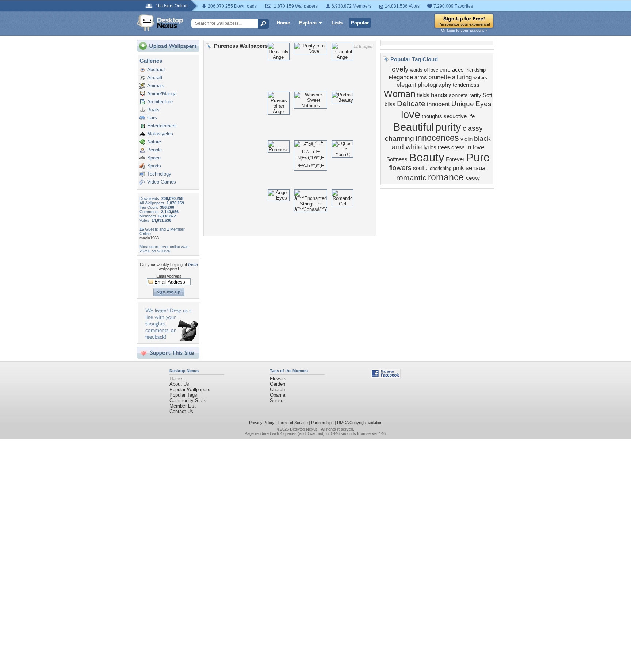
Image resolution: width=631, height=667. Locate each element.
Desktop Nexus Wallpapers (160, 22)
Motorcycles (160, 133)
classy (473, 128)
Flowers (278, 378)
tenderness (466, 85)
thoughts (432, 116)
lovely (399, 69)
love (410, 114)
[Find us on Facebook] (386, 376)
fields (423, 95)
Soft (487, 95)
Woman (400, 94)
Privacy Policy (261, 422)
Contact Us (181, 411)
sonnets (458, 95)
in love (475, 147)
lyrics (430, 147)
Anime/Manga (161, 93)
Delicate (411, 103)
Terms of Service (293, 422)
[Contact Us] (170, 339)
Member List (182, 406)
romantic (411, 177)
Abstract (156, 69)
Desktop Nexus (304, 429)
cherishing (440, 168)
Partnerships (322, 422)
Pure (478, 157)
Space (154, 158)
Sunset (277, 400)
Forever (455, 159)
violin (466, 139)
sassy (472, 178)
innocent (438, 104)
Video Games (161, 182)
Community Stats (187, 400)
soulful (420, 168)
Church (277, 389)
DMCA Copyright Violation (359, 422)
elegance (401, 77)
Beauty (426, 157)
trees (444, 147)
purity (448, 127)
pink (458, 167)
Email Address (168, 276)
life (471, 116)
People (154, 150)
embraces (452, 70)
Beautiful (413, 127)
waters (480, 77)
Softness (397, 159)
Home (283, 23)
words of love (424, 70)
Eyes (483, 104)
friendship (475, 70)
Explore (308, 23)
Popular (360, 23)
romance (446, 177)
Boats (153, 109)
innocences (437, 138)
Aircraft (154, 77)
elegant (406, 84)
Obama (277, 395)
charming (399, 138)
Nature (154, 141)
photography (434, 84)
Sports (154, 166)
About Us (179, 384)
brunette (439, 77)
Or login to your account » (464, 30)
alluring (462, 77)
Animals (155, 85)
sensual (476, 167)
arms (420, 77)
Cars (152, 117)
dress (458, 147)
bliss (390, 104)
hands (439, 95)
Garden (277, 384)
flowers (400, 167)
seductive (455, 116)
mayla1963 (149, 238)
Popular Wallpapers (189, 389)
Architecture (160, 101)
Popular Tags (183, 395)
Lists (337, 23)
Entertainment (162, 125)
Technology (159, 174)
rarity (475, 95)
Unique (462, 104)
